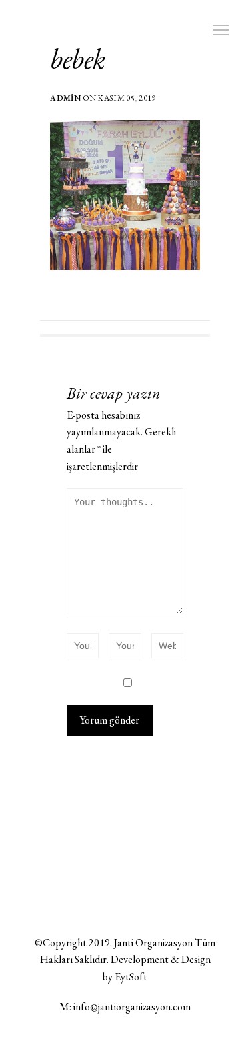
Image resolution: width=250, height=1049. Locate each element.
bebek (77, 59)
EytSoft (131, 977)
